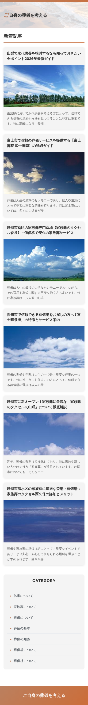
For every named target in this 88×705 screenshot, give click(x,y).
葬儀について (23, 617)
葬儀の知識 (22, 639)
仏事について (23, 596)
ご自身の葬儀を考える (25, 14)
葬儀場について (25, 650)
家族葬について (25, 607)
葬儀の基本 (22, 628)
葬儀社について (25, 661)
